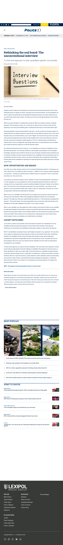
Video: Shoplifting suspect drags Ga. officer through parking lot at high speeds (25, 390)
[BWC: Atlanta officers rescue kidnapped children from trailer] (55, 416)
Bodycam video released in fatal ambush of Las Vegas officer (22, 363)
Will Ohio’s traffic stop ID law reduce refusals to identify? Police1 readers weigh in (29, 377)
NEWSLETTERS (36, 24)
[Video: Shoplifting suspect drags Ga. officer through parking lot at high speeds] (55, 390)
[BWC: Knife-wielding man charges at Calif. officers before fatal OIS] (55, 398)
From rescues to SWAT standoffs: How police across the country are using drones (28, 358)
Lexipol (14, 534)
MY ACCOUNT (44, 24)
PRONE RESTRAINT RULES (55, 35)
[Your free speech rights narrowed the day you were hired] (55, 407)
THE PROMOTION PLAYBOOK (38, 35)
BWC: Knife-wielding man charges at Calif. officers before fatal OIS (22, 398)
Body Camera (7, 388)
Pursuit (5, 423)
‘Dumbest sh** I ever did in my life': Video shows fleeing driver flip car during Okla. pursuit (27, 425)
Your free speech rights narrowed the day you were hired (19, 407)
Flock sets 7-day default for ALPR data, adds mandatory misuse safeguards (26, 372)
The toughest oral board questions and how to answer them (24, 266)
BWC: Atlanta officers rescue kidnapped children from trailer (21, 416)
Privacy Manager (44, 494)
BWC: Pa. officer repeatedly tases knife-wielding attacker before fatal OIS (26, 368)
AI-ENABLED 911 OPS (22, 35)
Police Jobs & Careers (9, 48)
